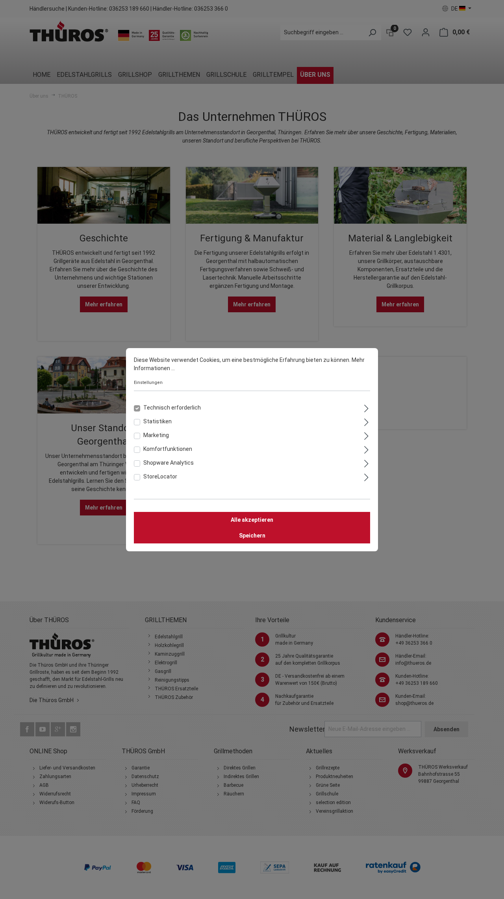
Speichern (252, 535)
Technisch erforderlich (172, 407)
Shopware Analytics (168, 463)
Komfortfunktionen (167, 449)
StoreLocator (160, 476)
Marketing (156, 435)
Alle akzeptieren (252, 520)
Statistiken (157, 421)
